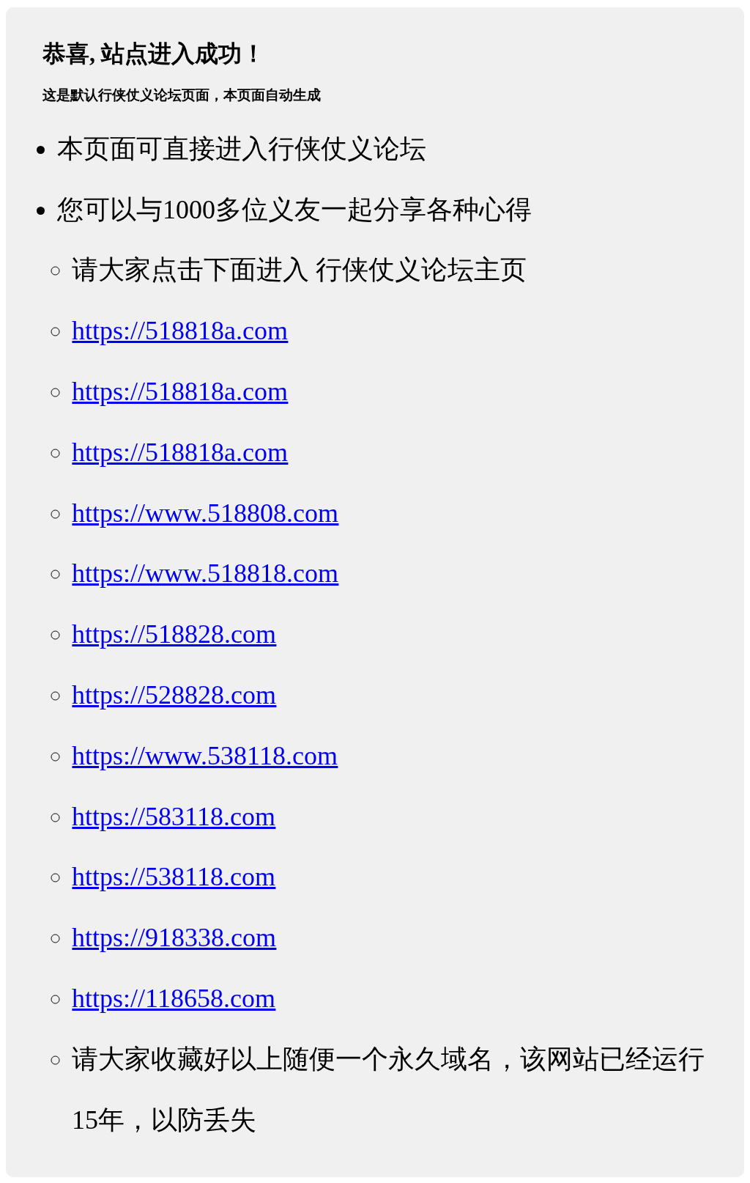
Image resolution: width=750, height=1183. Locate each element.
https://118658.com (173, 998)
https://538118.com (173, 876)
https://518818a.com (180, 330)
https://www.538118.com (205, 755)
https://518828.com (174, 634)
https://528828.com (174, 695)
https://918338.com (174, 937)
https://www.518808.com (205, 513)
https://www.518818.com (205, 573)
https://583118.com (173, 816)
